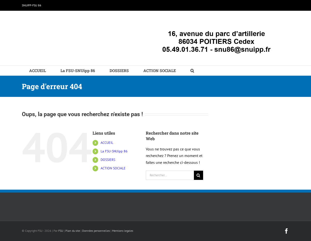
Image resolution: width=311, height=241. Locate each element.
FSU (60, 230)
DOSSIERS (108, 160)
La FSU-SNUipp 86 (114, 151)
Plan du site (72, 230)
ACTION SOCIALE (113, 168)
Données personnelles (96, 230)
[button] (192, 70)
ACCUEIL (107, 142)
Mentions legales (122, 230)
